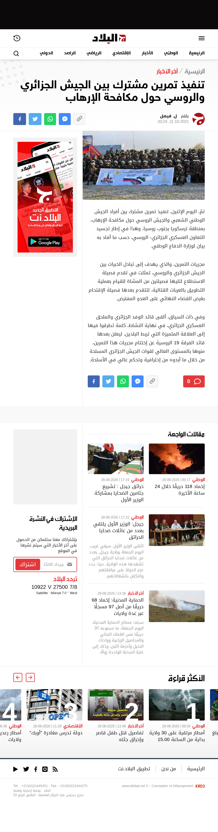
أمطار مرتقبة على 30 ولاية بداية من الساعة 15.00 (177, 736)
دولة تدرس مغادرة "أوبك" (56, 732)
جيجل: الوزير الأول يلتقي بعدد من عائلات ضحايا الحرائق (118, 530)
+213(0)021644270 (73, 786)
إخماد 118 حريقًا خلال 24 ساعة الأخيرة (180, 489)
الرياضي (94, 53)
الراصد (70, 53)
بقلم (173, 119)
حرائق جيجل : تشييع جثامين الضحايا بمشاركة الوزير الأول (119, 493)
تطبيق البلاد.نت (134, 768)
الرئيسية (197, 53)
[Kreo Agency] (199, 786)
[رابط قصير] (79, 119)
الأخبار (147, 53)
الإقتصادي (121, 53)
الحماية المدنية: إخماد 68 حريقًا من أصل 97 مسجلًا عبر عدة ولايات (118, 606)
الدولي (46, 53)
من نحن (168, 768)
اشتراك (28, 564)
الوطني (171, 53)
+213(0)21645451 (35, 786)
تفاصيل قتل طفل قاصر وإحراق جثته (120, 736)
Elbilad (109, 39)
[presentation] (30, 677)
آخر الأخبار (136, 592)
